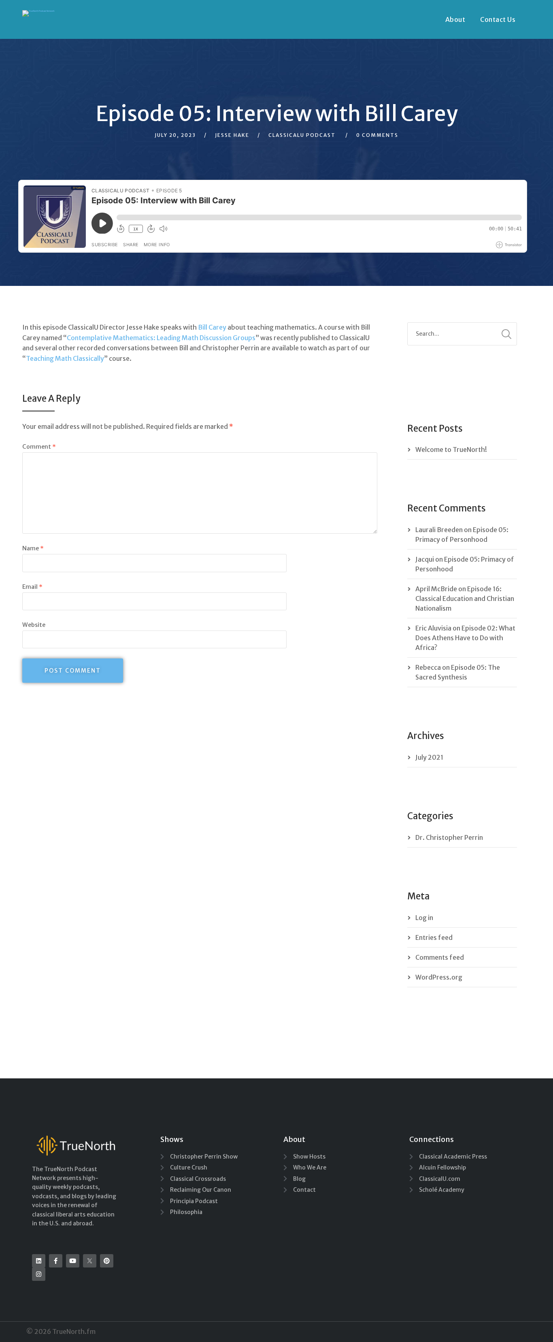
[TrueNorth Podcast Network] (38, 13)
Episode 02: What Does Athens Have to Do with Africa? (465, 638)
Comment (39, 446)
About (455, 19)
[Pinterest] (106, 1260)
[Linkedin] (38, 1260)
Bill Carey (212, 327)
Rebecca (428, 667)
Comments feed (439, 957)
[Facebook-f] (55, 1260)
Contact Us (497, 19)
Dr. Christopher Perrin (449, 837)
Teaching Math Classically (65, 358)
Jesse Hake (232, 135)
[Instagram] (38, 1274)
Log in (424, 918)
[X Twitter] (89, 1260)
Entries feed (434, 937)
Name (33, 548)
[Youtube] (72, 1260)
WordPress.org (438, 977)
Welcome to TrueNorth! (451, 449)
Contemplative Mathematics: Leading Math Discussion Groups (161, 338)
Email (32, 586)
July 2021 (429, 757)
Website (33, 624)
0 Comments (377, 135)
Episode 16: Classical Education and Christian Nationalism (464, 598)
